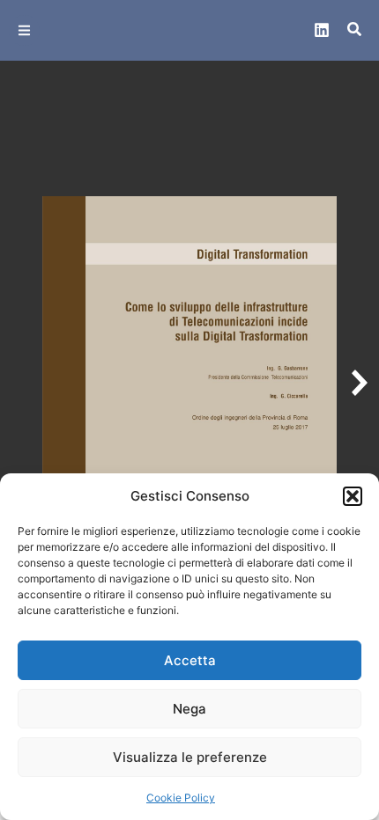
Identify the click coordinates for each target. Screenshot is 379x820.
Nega (189, 708)
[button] (352, 496)
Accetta (190, 660)
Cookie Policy (180, 797)
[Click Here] (24, 30)
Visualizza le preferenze (190, 757)
